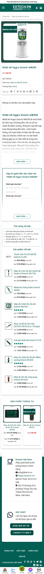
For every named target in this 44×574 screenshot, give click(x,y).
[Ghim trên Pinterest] (24, 92)
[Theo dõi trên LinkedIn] (34, 565)
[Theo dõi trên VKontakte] (41, 565)
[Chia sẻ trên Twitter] (18, 92)
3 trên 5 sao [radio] (17, 187)
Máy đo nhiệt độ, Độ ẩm (20, 16)
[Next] (40, 426)
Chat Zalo (13, 572)
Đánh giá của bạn (14, 184)
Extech (14, 86)
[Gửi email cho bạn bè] (21, 92)
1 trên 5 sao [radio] (7, 187)
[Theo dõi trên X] (34, 562)
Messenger (30, 572)
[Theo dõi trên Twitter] (37, 562)
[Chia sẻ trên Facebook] (14, 92)
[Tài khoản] (37, 7)
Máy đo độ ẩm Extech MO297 (31, 426)
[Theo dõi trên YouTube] (37, 565)
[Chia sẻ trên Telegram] (37, 92)
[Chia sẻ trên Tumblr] (34, 92)
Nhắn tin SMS (39, 572)
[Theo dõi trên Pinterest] (41, 562)
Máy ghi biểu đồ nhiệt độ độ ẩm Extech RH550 (12, 427)
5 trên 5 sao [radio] (11, 192)
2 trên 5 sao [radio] (11, 187)
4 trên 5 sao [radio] (25, 187)
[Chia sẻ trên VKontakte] (27, 92)
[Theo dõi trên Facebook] (25, 562)
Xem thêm (22, 161)
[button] (3, 8)
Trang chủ (6, 16)
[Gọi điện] (22, 569)
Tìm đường (5, 572)
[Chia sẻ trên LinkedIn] (30, 92)
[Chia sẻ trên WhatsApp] (11, 92)
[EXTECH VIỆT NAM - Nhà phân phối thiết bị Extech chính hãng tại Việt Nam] (22, 7)
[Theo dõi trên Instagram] (28, 562)
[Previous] (3, 426)
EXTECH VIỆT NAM (15, 562)
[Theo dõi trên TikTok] (31, 562)
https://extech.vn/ (26, 476)
